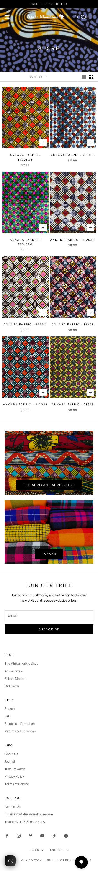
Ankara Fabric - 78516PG (25, 242)
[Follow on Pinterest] (30, 835)
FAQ (8, 716)
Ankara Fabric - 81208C (72, 240)
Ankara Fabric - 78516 (73, 404)
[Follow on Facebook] (7, 835)
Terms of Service (17, 784)
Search (10, 709)
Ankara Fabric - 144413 (25, 324)
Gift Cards (12, 686)
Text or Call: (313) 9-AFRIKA (25, 822)
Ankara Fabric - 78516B (72, 155)
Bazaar (49, 554)
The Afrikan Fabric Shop (49, 485)
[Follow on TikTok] (54, 835)
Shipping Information (20, 724)
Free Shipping (42, 4)
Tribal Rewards (15, 769)
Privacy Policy (14, 776)
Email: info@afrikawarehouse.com (29, 814)
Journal (10, 761)
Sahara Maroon (15, 679)
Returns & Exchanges (20, 731)
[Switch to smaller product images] (91, 76)
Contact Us (13, 807)
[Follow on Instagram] (18, 835)
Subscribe (49, 629)
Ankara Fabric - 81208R (25, 404)
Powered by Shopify (73, 859)
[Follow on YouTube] (42, 835)
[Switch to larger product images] (84, 76)
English (57, 849)
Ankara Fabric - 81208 (73, 324)
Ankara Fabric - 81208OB (25, 157)
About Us (11, 754)
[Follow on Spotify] (66, 835)
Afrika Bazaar (14, 671)
